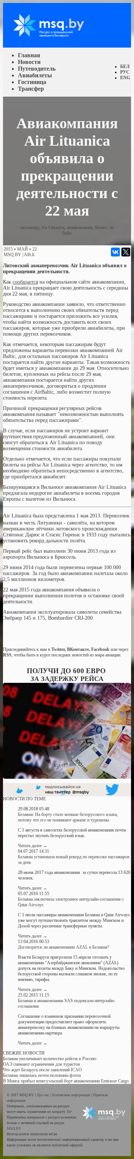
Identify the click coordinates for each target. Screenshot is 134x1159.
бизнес (101, 227)
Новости (29, 62)
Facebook (100, 649)
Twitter (58, 649)
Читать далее (32, 845)
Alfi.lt (29, 254)
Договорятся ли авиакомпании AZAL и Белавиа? (63, 947)
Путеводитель (36, 68)
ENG (125, 77)
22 (34, 249)
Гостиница (32, 82)
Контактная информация (71, 1095)
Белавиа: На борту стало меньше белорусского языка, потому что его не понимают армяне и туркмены (68, 817)
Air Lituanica (52, 227)
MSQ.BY (12, 254)
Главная (29, 55)
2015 (8, 249)
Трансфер (31, 88)
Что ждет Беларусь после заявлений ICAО (42, 1069)
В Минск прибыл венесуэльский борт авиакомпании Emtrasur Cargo (66, 1081)
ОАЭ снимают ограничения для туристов (41, 1064)
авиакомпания (80, 227)
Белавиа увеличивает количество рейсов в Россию (49, 1058)
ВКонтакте (78, 649)
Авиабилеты (35, 75)
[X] (125, 252)
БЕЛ (125, 66)
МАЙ (22, 249)
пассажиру (29, 227)
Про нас (43, 1095)
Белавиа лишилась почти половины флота (42, 1075)
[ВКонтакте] (115, 252)
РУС (125, 72)
